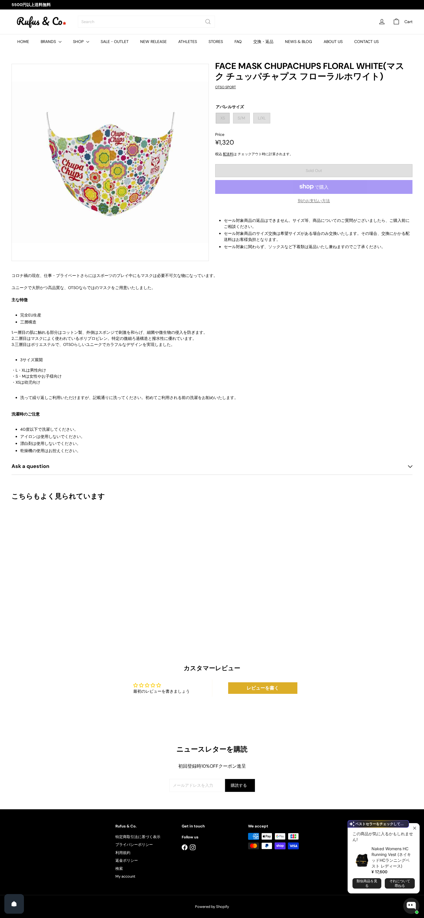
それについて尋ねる (399, 883)
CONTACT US (366, 41)
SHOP (79, 41)
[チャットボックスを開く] (411, 906)
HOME (23, 41)
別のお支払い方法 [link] (314, 200)
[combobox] (146, 22)
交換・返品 (263, 41)
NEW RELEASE (153, 41)
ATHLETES (187, 41)
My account (125, 876)
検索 (119, 868)
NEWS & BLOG (298, 41)
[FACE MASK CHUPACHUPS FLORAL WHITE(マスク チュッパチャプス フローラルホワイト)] (43, 566)
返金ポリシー (126, 860)
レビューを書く (263, 688)
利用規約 (122, 852)
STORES (216, 41)
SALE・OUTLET (115, 41)
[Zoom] (110, 162)
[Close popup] (414, 828)
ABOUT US (333, 41)
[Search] (208, 22)
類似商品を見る (367, 883)
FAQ (238, 41)
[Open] (14, 904)
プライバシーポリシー (134, 844)
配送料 (228, 153)
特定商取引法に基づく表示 (137, 836)
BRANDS (49, 41)
